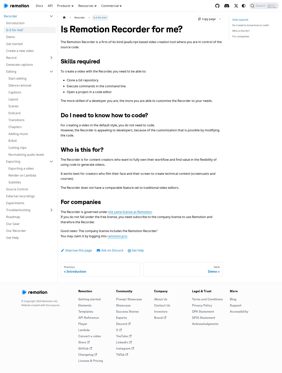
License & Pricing (90, 360)
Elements (85, 305)
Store (82, 342)
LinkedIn (122, 342)
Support (236, 305)
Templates (85, 311)
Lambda (84, 330)
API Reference (88, 317)
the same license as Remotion (130, 212)
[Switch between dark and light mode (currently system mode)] (244, 6)
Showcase (123, 305)
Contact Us (162, 305)
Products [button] (63, 6)
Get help (138, 250)
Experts (121, 317)
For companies (240, 36)
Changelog (85, 354)
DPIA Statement (203, 317)
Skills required (240, 19)
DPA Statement (203, 311)
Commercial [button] (110, 6)
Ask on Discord (112, 250)
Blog (233, 299)
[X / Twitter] (236, 6)
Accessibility (239, 311)
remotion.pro (117, 236)
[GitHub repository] (217, 6)
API (50, 6)
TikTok (120, 354)
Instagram (123, 348)
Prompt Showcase (129, 299)
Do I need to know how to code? (250, 25)
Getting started (89, 299)
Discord (121, 324)
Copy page (209, 19)
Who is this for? (241, 30)
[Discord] (227, 6)
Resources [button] (85, 6)
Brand (158, 317)
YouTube (122, 336)
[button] (29, 16)
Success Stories (127, 311)
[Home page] (64, 18)
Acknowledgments (205, 324)
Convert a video (89, 336)
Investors (160, 311)
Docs (39, 6)
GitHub (83, 348)
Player (82, 324)
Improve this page (78, 250)
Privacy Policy (202, 305)
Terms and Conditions (207, 299)
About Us (160, 299)
